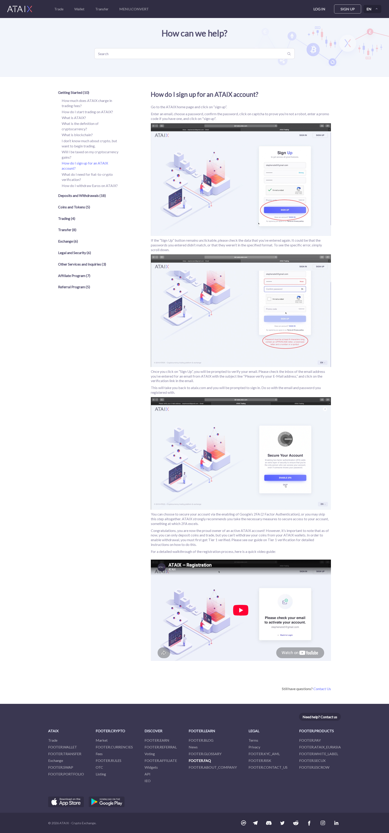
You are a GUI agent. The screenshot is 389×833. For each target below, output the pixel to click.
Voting (150, 754)
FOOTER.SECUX (312, 760)
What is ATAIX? (74, 117)
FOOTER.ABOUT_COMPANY (213, 767)
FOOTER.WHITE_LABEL (318, 754)
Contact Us (322, 689)
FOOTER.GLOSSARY (205, 754)
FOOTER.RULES (108, 760)
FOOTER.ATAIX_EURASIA (320, 747)
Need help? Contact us (320, 717)
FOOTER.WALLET (62, 747)
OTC (99, 767)
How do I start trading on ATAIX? (87, 112)
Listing (101, 774)
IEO (148, 781)
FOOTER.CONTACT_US (268, 767)
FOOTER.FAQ (200, 760)
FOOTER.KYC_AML (264, 754)
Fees (99, 754)
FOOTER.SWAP (60, 767)
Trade (52, 740)
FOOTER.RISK (260, 760)
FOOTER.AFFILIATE (161, 760)
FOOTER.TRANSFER (64, 754)
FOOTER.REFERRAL (161, 747)
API (147, 774)
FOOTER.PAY (310, 740)
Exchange (55, 760)
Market (102, 740)
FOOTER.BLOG (201, 740)
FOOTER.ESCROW (314, 767)
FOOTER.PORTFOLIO (66, 774)
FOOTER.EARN (157, 740)
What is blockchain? (77, 135)
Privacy (254, 747)
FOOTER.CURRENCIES (114, 747)
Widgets (151, 767)
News (193, 747)
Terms (253, 740)
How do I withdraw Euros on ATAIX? (90, 185)
